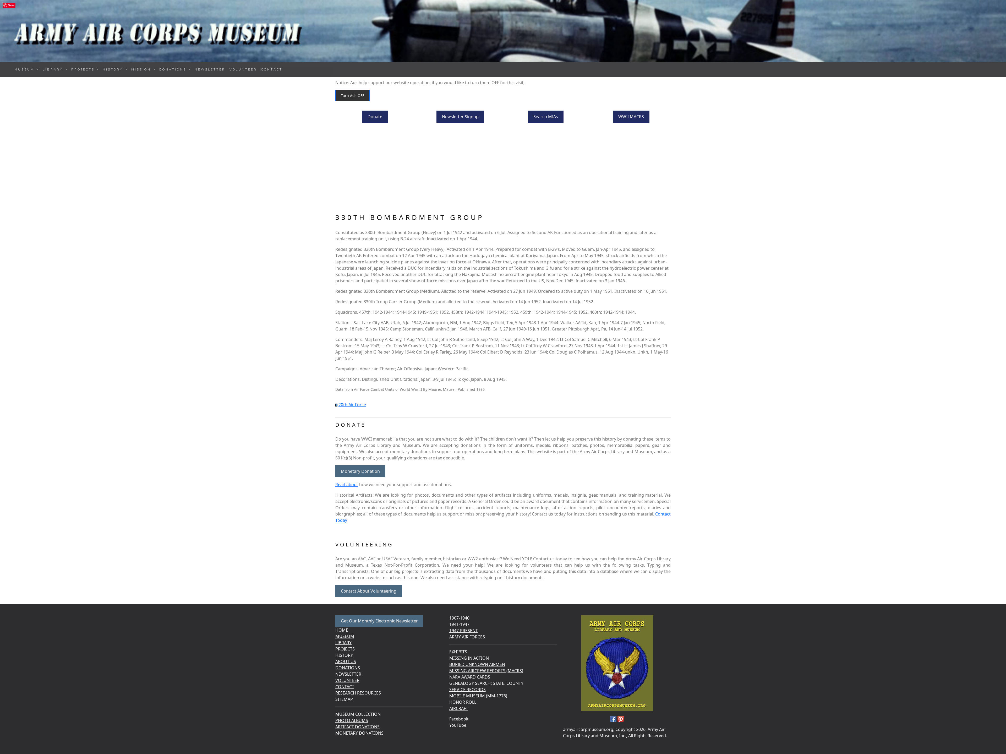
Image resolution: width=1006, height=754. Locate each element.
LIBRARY (343, 642)
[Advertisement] (503, 168)
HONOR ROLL (462, 702)
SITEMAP (344, 699)
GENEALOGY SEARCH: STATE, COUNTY (486, 683)
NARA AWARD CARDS (469, 677)
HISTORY (344, 655)
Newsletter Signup (460, 117)
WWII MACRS (631, 117)
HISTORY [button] (114, 69)
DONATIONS (347, 668)
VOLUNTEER (243, 69)
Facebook (458, 719)
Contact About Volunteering (368, 591)
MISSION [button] (142, 69)
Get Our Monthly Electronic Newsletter (379, 621)
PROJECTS (345, 649)
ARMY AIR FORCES (467, 637)
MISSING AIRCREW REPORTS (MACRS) (486, 671)
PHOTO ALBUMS (351, 720)
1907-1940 (459, 618)
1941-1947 (459, 624)
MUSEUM (344, 636)
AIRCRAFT (458, 708)
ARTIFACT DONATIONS (357, 727)
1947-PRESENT (463, 630)
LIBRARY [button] (54, 69)
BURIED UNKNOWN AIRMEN (477, 664)
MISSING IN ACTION (469, 658)
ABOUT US (345, 661)
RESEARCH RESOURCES (358, 693)
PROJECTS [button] (83, 69)
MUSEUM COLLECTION (358, 714)
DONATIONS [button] (173, 69)
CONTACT (271, 69)
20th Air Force (352, 405)
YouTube (457, 725)
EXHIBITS (458, 652)
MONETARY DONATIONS (359, 733)
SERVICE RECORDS (467, 689)
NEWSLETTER (210, 69)
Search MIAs (545, 117)
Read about (346, 484)
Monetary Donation (360, 471)
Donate (375, 117)
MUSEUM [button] (25, 69)
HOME (341, 630)
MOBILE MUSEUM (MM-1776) (478, 696)
